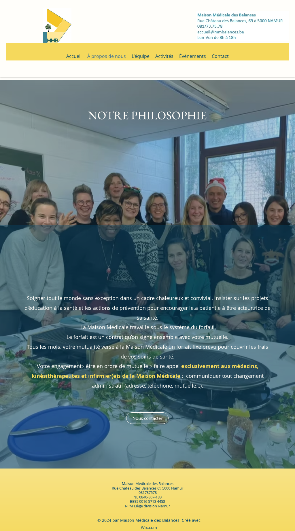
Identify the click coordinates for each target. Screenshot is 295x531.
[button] (13, 13)
